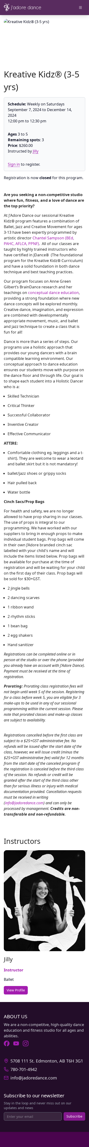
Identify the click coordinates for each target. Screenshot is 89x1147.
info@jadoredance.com (24, 802)
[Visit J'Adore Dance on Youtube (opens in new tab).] (16, 1043)
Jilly (35, 151)
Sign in (14, 164)
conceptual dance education (53, 292)
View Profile (16, 990)
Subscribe (74, 1116)
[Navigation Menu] (80, 7)
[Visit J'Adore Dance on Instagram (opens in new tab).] (25, 1043)
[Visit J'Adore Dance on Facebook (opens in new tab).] (6, 1043)
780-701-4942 (23, 1069)
